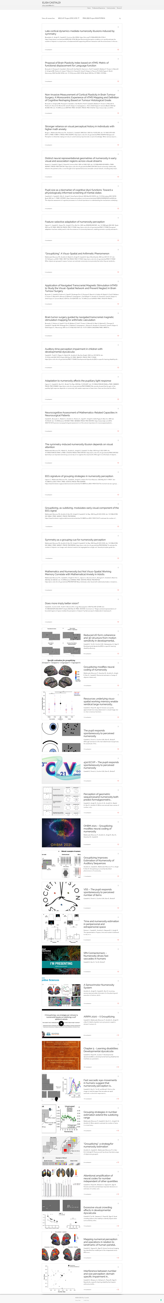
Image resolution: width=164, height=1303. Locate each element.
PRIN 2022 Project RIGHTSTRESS (94, 18)
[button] (120, 18)
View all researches (48, 18)
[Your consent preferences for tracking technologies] (161, 1300)
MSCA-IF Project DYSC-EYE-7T (68, 18)
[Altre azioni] (119, 27)
